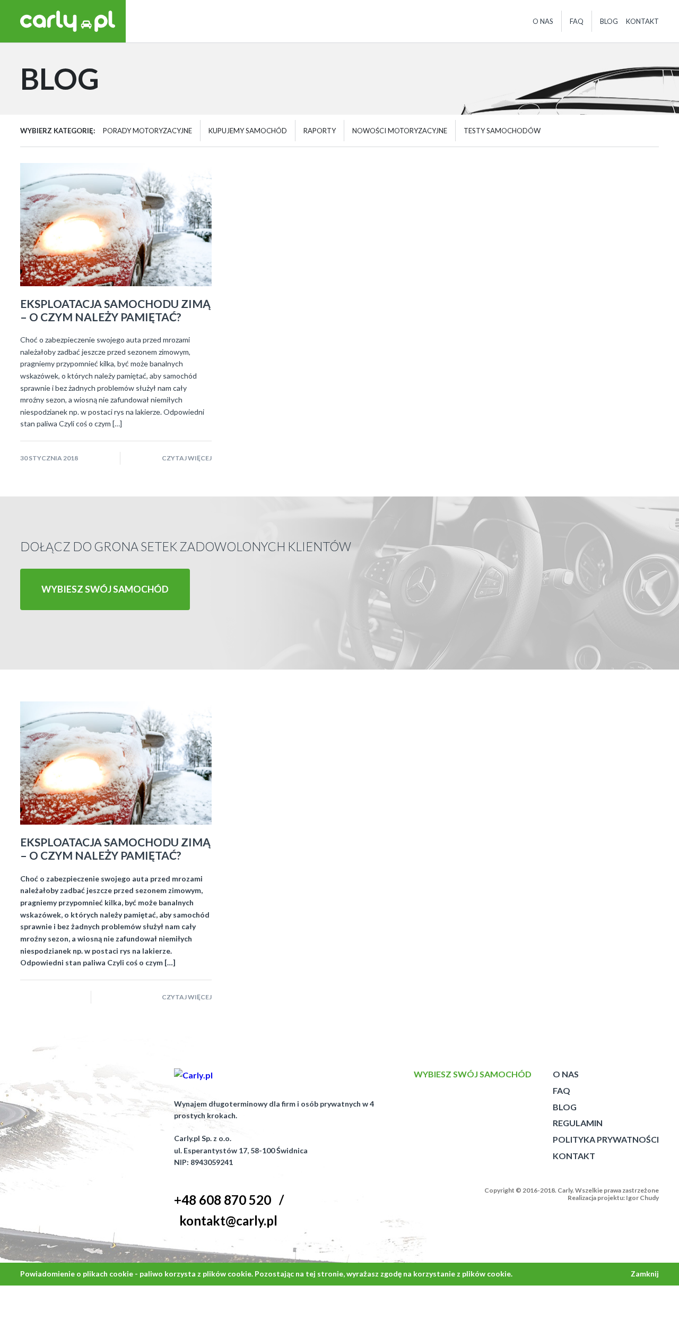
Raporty (319, 130)
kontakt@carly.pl (228, 1220)
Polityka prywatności (606, 1139)
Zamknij (645, 1273)
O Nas (566, 1074)
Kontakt (642, 21)
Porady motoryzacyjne (147, 130)
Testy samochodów (502, 130)
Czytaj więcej (187, 458)
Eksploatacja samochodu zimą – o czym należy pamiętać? (115, 310)
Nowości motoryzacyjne (399, 130)
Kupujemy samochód (247, 130)
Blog (609, 21)
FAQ (577, 21)
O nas (543, 21)
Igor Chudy (642, 1198)
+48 (222, 1199)
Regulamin (578, 1123)
